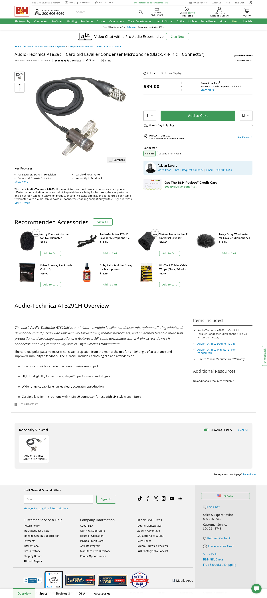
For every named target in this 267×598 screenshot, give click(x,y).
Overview (24, 593)
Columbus (131, 27)
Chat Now (177, 37)
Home (18, 46)
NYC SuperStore (200, 2)
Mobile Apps (184, 581)
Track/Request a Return (38, 530)
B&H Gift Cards (213, 559)
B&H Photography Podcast (152, 551)
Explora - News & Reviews (152, 546)
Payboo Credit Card (92, 541)
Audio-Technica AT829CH (109, 46)
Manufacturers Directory (95, 551)
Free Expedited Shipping (219, 565)
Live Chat (239, 2)
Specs (43, 593)
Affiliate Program (90, 546)
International (31, 546)
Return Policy (32, 525)
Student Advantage (148, 530)
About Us (216, 2)
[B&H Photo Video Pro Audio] (23, 11)
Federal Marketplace (149, 525)
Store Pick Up (212, 554)
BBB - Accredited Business (33, 580)
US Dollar (228, 496)
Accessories (102, 593)
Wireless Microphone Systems (50, 46)
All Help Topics (33, 561)
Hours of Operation (92, 535)
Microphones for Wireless (81, 46)
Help (228, 2)
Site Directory (32, 551)
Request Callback (218, 538)
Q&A (82, 593)
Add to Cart (198, 115)
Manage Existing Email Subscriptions (46, 508)
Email (30, 499)
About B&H (86, 525)
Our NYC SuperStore (92, 530)
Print (108, 60)
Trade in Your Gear (221, 546)
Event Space (144, 541)
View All (102, 222)
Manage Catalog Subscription (41, 535)
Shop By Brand (33, 556)
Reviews (63, 593)
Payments (29, 541)
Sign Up (106, 499)
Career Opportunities (93, 556)
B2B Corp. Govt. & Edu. (150, 535)
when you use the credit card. (221, 86)
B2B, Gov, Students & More (45, 2)
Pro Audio (28, 46)
